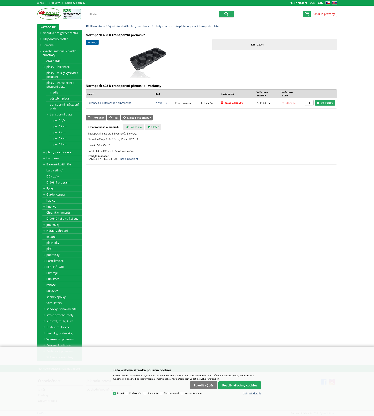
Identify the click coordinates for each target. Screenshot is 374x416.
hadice (50, 200)
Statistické (153, 393)
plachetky (52, 243)
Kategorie (48, 27)
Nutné (120, 393)
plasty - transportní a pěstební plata (60, 84)
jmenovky (53, 224)
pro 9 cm (59, 132)
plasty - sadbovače (58, 152)
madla (54, 92)
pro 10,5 (59, 120)
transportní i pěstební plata (64, 106)
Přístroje (52, 273)
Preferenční (135, 393)
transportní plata (61, 114)
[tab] (104, 127)
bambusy (52, 158)
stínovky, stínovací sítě (61, 309)
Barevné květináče (58, 164)
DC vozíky (53, 176)
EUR (312, 2)
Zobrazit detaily (252, 393)
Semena (48, 45)
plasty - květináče (58, 67)
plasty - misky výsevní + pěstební (62, 75)
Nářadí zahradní (57, 230)
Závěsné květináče (58, 345)
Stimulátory (54, 303)
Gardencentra (55, 194)
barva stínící (54, 170)
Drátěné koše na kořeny (62, 218)
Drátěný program (58, 182)
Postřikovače (55, 261)
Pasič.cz (49, 14)
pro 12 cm (60, 126)
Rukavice (52, 291)
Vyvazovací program (60, 339)
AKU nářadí (53, 61)
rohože (51, 285)
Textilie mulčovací (58, 327)
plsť (48, 249)
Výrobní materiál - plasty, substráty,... (60, 53)
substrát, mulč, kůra (59, 321)
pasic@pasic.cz (129, 158)
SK (333, 3)
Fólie (49, 188)
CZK (320, 2)
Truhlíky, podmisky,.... (61, 333)
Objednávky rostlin (55, 39)
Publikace (52, 279)
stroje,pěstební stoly (59, 315)
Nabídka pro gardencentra (60, 33)
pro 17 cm (60, 138)
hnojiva (51, 206)
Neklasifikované (193, 393)
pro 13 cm (60, 144)
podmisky (53, 255)
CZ (327, 3)
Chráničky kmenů (58, 212)
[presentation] (104, 127)
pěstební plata (59, 98)
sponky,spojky (56, 297)
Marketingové (171, 393)
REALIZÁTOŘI (55, 267)
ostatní (51, 237)
